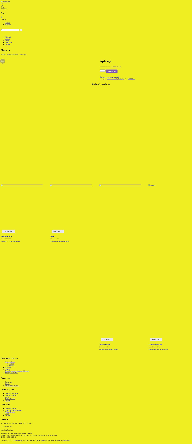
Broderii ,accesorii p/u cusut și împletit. (17, 371)
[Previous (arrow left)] (3, 222)
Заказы (7, 384)
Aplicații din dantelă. (11, 373)
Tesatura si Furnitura (11, 393)
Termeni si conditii (10, 395)
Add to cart (112, 71)
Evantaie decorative (155, 344)
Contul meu (8, 382)
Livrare (7, 397)
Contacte (7, 44)
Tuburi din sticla (6, 236)
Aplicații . (121, 79)
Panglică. (12, 365)
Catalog (7, 39)
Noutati (7, 41)
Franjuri (7, 369)
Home (3, 54)
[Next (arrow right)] (188, 222)
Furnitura (8, 24)
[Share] (185, 2)
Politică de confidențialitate (13, 410)
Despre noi (8, 42)
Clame (52, 236)
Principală (8, 37)
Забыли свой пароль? (12, 385)
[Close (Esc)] (190, 2)
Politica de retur (10, 399)
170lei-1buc (131, 79)
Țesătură (7, 23)
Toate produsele (12, 54)
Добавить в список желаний (110, 77)
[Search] (21, 30)
